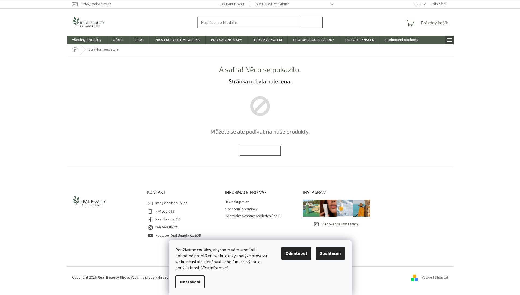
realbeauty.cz (166, 227)
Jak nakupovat (232, 4)
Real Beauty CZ (167, 219)
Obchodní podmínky (272, 4)
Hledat (311, 22)
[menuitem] (87, 40)
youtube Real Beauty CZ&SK (178, 235)
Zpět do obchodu (260, 150)
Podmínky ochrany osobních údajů (252, 216)
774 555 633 (164, 211)
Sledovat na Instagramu (340, 224)
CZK (417, 4)
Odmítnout (296, 253)
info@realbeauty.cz (171, 203)
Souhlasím (330, 253)
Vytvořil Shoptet (435, 277)
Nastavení (190, 282)
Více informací (214, 268)
